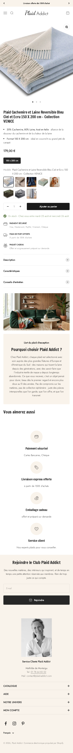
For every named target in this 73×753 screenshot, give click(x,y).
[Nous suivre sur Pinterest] (23, 723)
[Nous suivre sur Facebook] (5, 723)
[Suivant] (69, 3)
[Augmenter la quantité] (20, 206)
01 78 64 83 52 (38, 672)
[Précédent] (4, 3)
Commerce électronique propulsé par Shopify (43, 743)
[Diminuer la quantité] (8, 206)
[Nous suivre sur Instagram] (14, 723)
